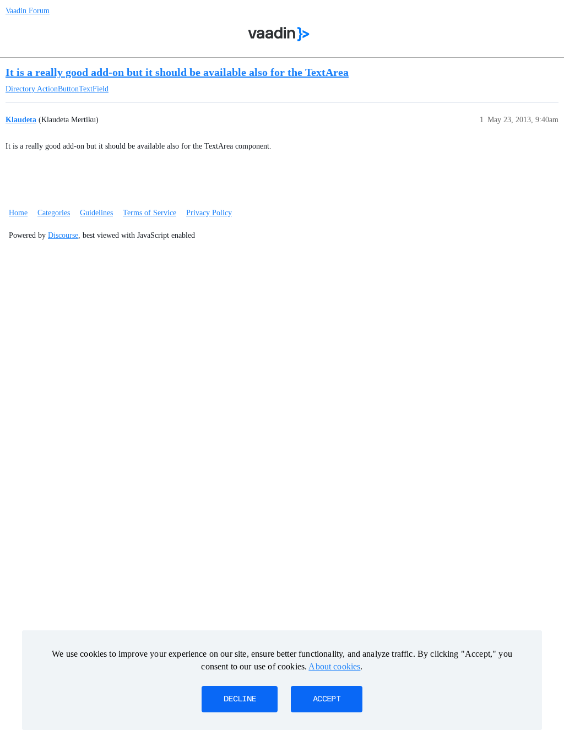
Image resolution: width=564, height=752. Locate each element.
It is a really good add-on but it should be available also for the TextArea (177, 72)
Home (18, 213)
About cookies (334, 666)
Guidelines (96, 213)
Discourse (63, 235)
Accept (326, 699)
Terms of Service (149, 213)
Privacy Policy (209, 213)
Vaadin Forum (28, 11)
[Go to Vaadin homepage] (279, 34)
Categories (53, 213)
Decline (240, 699)
